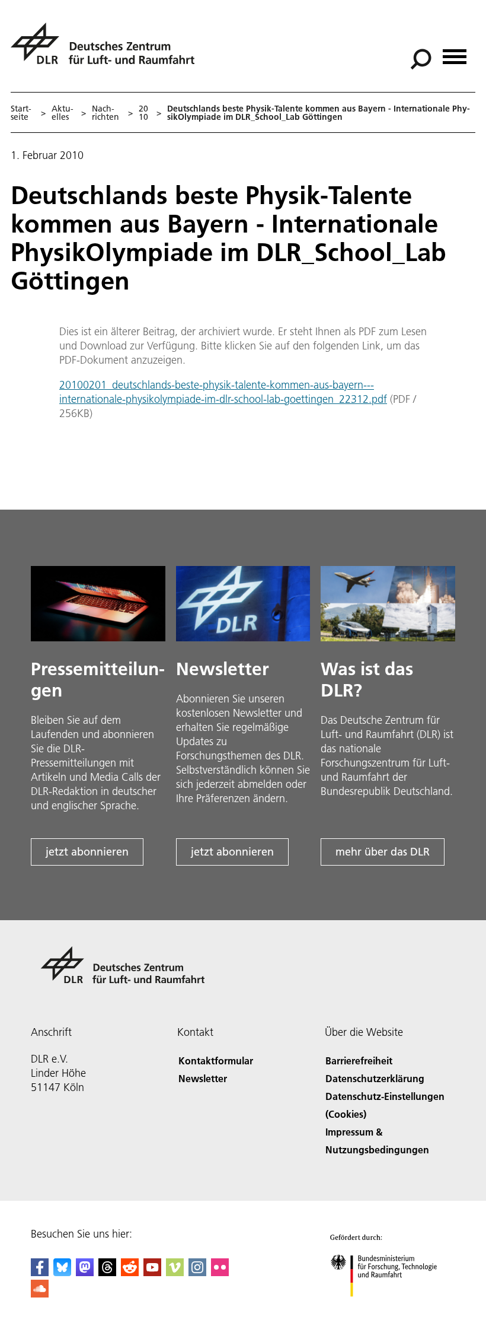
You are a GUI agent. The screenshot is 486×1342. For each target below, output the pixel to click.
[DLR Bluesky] (62, 1272)
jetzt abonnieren (87, 851)
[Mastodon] (85, 1272)
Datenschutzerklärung (374, 1078)
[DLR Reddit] (130, 1272)
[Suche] (422, 58)
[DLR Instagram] (197, 1272)
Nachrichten (105, 112)
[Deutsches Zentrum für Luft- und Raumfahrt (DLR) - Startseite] (107, 50)
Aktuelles (62, 112)
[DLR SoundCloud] (40, 1293)
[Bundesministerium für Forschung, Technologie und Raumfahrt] (390, 1308)
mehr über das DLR (382, 851)
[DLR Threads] (107, 1272)
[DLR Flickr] (220, 1272)
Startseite (21, 112)
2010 (143, 112)
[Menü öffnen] (454, 52)
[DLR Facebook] (40, 1272)
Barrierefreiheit (358, 1060)
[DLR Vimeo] (175, 1272)
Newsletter (202, 1078)
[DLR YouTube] (152, 1272)
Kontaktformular (215, 1060)
